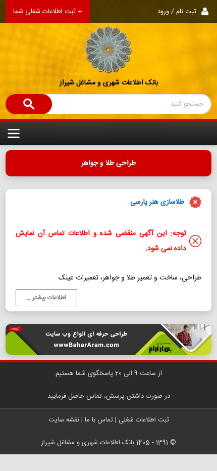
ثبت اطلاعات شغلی (144, 420)
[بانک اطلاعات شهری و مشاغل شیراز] (108, 37)
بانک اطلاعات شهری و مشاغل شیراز (109, 83)
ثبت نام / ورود (176, 11)
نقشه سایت (63, 420)
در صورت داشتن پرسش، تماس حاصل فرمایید (108, 396)
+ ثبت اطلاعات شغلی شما (47, 11)
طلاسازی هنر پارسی (157, 202)
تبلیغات (15, 329)
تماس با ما (99, 420)
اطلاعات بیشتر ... (46, 298)
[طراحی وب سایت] (109, 339)
